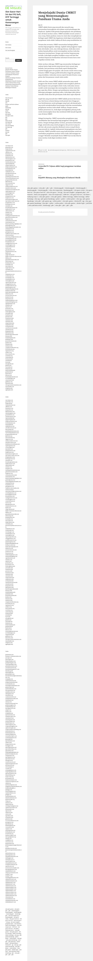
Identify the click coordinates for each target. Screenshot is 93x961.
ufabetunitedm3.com (10, 887)
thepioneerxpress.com (11, 167)
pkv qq (7, 99)
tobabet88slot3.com (10, 871)
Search (7, 58)
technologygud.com (10, 791)
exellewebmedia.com (10, 689)
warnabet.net (8, 367)
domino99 (8, 945)
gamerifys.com (9, 147)
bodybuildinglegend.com (11, 289)
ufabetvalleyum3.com (11, 895)
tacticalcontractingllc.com (12, 868)
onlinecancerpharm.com (11, 781)
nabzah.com (8, 212)
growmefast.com (9, 778)
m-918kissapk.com (10, 378)
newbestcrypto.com (10, 716)
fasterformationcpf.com (11, 703)
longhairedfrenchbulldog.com (13, 729)
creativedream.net (10, 246)
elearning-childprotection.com (13, 237)
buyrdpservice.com (10, 708)
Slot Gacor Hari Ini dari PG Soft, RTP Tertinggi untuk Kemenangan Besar (13, 18)
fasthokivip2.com (9, 723)
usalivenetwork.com (10, 680)
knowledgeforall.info (10, 240)
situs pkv (7, 135)
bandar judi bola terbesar (12, 104)
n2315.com (8, 248)
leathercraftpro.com (10, 835)
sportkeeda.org (9, 824)
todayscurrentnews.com (11, 872)
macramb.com (9, 266)
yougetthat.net (9, 713)
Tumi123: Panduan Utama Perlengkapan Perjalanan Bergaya (12, 74)
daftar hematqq (9, 935)
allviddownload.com (10, 173)
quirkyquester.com (10, 855)
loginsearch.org (9, 351)
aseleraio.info (9, 812)
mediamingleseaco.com (11, 300)
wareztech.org (9, 695)
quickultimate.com (10, 853)
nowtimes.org (8, 355)
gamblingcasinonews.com (12, 176)
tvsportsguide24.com (10, 772)
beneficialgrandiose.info (11, 334)
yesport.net (8, 710)
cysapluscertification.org (11, 347)
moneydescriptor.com (11, 736)
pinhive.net (8, 365)
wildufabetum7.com (10, 902)
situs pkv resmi (9, 116)
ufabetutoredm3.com (10, 892)
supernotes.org (9, 804)
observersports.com (10, 724)
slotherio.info (8, 346)
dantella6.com (9, 194)
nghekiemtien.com (10, 303)
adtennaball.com (9, 211)
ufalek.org (8, 783)
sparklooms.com (9, 866)
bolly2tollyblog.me (10, 370)
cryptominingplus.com (11, 726)
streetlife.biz (8, 360)
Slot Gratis (8, 47)
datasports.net (9, 760)
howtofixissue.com (10, 168)
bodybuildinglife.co (10, 788)
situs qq (17, 935)
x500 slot (14, 927)
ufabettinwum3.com (10, 885)
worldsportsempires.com (11, 806)
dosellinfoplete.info (10, 338)
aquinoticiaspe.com (10, 728)
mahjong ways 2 (9, 930)
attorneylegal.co (9, 767)
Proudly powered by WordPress (46, 212)
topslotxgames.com (10, 191)
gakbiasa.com (8, 381)
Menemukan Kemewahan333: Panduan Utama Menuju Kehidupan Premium (13, 86)
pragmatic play (9, 923)
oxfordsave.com (9, 718)
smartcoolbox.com (10, 861)
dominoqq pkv (15, 910)
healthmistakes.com (10, 796)
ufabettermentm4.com (11, 881)
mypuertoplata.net (10, 165)
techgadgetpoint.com (10, 770)
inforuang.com (9, 261)
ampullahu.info (9, 325)
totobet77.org (8, 876)
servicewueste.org (10, 183)
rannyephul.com (9, 281)
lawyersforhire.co (10, 731)
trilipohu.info (9, 388)
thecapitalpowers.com (11, 869)
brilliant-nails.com (10, 290)
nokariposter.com (10, 222)
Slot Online (8, 45)
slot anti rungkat (15, 922)
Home (7, 42)
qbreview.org (8, 181)
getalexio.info (8, 819)
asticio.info (8, 814)
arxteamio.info (9, 817)
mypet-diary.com (9, 268)
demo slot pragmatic (10, 925)
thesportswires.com (10, 744)
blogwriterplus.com (10, 661)
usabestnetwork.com (10, 697)
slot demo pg (8, 122)
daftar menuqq (68, 197)
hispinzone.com (9, 198)
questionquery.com (10, 287)
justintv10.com (9, 297)
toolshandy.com (9, 276)
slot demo (16, 928)
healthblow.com (9, 230)
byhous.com (8, 375)
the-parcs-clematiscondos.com (13, 656)
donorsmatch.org (9, 354)
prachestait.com (9, 310)
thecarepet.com (9, 659)
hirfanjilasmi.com (10, 832)
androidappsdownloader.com (13, 227)
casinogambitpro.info (11, 664)
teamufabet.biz (9, 170)
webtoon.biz (8, 742)
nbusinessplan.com (10, 159)
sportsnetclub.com (10, 715)
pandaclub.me (9, 372)
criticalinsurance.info (11, 220)
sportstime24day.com (10, 749)
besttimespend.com (10, 825)
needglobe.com (9, 840)
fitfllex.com (8, 258)
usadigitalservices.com (11, 243)
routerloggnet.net (9, 193)
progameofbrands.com (11, 180)
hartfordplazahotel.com (11, 377)
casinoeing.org (9, 357)
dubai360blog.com (10, 775)
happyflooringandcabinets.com (13, 786)
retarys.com (8, 702)
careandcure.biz (9, 827)
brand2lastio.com (10, 242)
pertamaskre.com (9, 674)
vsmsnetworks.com (10, 150)
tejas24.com (8, 307)
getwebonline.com (10, 250)
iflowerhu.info (9, 383)
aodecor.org (8, 352)
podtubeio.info (9, 339)
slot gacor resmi (79, 190)
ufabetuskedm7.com (10, 890)
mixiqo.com (8, 838)
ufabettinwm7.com (10, 884)
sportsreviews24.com (10, 773)
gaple (6, 106)
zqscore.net (8, 811)
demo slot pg (8, 120)
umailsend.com (9, 700)
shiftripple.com (9, 858)
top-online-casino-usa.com (12, 201)
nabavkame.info (9, 380)
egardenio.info (9, 816)
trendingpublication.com (11, 877)
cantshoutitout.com (10, 162)
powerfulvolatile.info (10, 341)
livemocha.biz (9, 359)
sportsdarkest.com (10, 741)
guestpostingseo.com (10, 663)
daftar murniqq (17, 933)
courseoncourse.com (10, 667)
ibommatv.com (9, 154)
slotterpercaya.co (9, 859)
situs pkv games (9, 909)
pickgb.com (8, 794)
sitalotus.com (8, 802)
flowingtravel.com (10, 204)
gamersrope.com (9, 687)
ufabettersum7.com (10, 882)
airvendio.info (9, 313)
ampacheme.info (9, 323)
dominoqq (8, 107)
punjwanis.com (9, 654)
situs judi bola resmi (14, 951)
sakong (7, 101)
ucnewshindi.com (10, 684)
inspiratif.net (8, 149)
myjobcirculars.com (10, 188)
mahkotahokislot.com (11, 780)
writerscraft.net (9, 235)
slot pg (8, 922)
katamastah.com (9, 809)
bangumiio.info (9, 331)
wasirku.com (8, 305)
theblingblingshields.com (11, 752)
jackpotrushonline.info (11, 682)
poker (6, 111)
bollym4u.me (8, 368)
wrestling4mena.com (10, 238)
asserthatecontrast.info (11, 328)
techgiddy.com (9, 679)
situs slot (7, 112)
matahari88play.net (10, 734)
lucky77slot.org (9, 776)
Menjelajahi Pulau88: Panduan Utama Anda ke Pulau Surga (13, 81)
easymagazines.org (10, 830)
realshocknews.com (10, 793)
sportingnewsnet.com (10, 747)
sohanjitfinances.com (11, 863)
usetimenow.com (9, 228)
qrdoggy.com (8, 789)
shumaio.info (8, 344)
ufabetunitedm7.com (10, 889)
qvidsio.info (8, 342)
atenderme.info (9, 329)
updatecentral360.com (11, 807)
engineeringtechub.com (11, 763)
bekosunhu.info (9, 333)
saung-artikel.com (10, 721)
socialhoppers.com (10, 245)
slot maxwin (17, 923)
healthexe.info (9, 315)
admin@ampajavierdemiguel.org (58, 150)
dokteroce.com (9, 294)
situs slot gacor (17, 920)
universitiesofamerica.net (12, 178)
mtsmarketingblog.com (11, 302)
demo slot (42, 151)
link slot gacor (9, 98)
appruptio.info (9, 390)
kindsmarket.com (9, 263)
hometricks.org (9, 833)
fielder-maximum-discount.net (13, 256)
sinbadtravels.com (10, 692)
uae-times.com (9, 145)
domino (7, 130)
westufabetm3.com (10, 899)
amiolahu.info (9, 321)
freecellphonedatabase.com (12, 685)
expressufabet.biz (9, 163)
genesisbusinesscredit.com (12, 259)
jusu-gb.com (8, 658)
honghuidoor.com (10, 202)
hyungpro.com (9, 746)
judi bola (89, 203)
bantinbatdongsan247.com (12, 669)
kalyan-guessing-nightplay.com (13, 224)
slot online (8, 124)
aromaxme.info (9, 326)
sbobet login (15, 950)
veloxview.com (9, 897)
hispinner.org (9, 219)
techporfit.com (9, 155)
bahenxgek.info (9, 672)
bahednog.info (9, 671)
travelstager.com (9, 277)
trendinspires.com (10, 279)
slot (6, 103)
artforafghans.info (10, 311)
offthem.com (8, 152)
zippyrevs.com (9, 185)
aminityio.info (9, 320)
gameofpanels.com (10, 225)
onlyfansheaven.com (10, 251)
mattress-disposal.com (11, 785)
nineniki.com (8, 206)
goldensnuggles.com (10, 705)
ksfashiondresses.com (11, 798)
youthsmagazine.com (10, 737)
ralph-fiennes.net (9, 255)
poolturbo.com (9, 308)
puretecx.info (8, 316)
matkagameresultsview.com (12, 215)
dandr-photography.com (11, 292)
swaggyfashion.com (10, 284)
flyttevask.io (8, 373)
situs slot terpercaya (14, 915)
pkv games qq (12, 941)
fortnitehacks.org (9, 349)
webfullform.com (9, 172)
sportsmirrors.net (10, 759)
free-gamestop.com (10, 690)
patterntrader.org (10, 799)
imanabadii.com (9, 386)
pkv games (8, 114)
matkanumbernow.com (11, 186)
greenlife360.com (9, 160)
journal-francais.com (11, 295)
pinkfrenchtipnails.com (11, 754)
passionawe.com (9, 843)
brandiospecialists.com (11, 207)
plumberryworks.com (11, 848)
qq (12, 945)
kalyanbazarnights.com (11, 199)
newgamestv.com (9, 755)
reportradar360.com (10, 282)
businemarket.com (10, 732)
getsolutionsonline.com (11, 217)
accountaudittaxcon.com (11, 820)
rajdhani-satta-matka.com (12, 233)
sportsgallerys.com (10, 757)
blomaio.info (8, 336)
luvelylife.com (9, 264)
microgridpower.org (10, 837)
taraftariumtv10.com (10, 285)
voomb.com (8, 768)
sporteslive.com (9, 750)
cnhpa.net (8, 801)
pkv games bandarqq (13, 935)
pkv (6, 117)
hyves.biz (7, 362)
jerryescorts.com (9, 765)
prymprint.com (9, 822)
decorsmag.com (9, 175)
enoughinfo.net (9, 364)
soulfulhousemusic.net (11, 864)
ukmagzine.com (9, 693)
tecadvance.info (9, 318)
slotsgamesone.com (10, 196)
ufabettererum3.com (10, 879)
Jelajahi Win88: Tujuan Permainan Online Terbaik (12, 70)
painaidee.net (8, 739)
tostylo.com (8, 711)
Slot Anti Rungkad (10, 50)
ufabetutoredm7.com (10, 894)
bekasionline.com (10, 157)
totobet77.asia (9, 874)
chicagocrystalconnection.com (13, 385)
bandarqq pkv (9, 917)
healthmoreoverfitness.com (12, 189)
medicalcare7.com (10, 209)
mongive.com (8, 214)
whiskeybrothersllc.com (11, 900)
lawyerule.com (9, 298)
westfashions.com (10, 274)
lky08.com (8, 253)
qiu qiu (7, 109)
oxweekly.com (9, 269)
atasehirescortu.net (10, 762)
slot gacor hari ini (14, 919)
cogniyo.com (8, 829)
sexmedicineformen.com (11, 856)
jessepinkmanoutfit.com (11, 698)
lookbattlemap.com (10, 706)
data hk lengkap (9, 125)
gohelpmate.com (9, 232)
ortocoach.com (9, 842)
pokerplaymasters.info (11, 666)
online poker (13, 938)
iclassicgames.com (10, 719)
